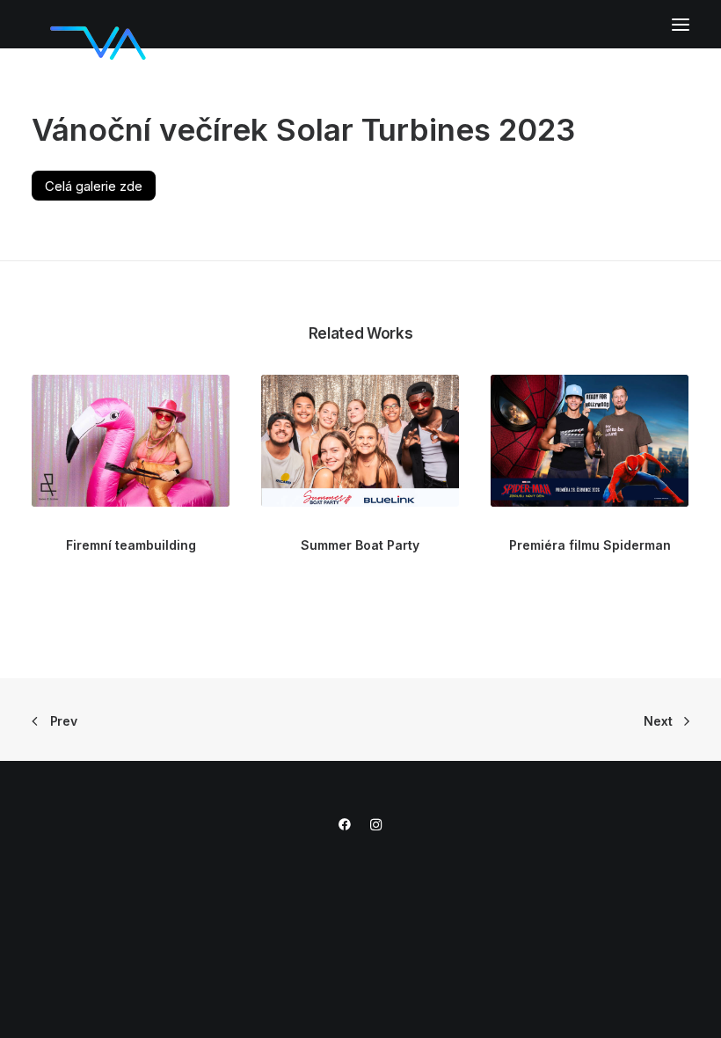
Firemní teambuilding (131, 544)
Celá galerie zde (93, 185)
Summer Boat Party (360, 544)
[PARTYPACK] (98, 25)
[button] (680, 24)
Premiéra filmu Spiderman (590, 544)
